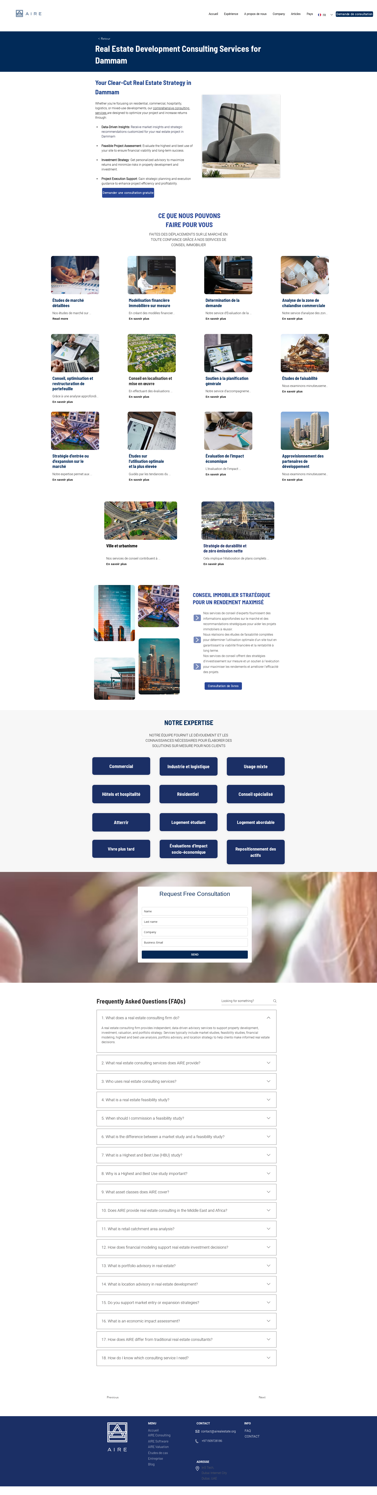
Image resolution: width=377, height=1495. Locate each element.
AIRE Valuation (158, 1447)
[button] (231, 14)
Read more (60, 318)
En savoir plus (139, 318)
